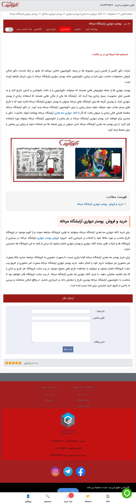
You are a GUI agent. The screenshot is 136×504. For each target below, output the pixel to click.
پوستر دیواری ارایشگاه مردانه (23, 14)
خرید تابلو (83, 394)
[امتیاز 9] (19, 362)
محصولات (111, 14)
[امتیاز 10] (21, 362)
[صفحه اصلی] (10, 6)
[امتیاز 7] (16, 362)
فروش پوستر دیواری (48, 238)
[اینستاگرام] (55, 471)
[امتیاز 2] (7, 362)
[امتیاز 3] (9, 362)
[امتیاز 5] (12, 362)
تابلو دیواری (83, 406)
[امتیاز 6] (14, 362)
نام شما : (100, 311)
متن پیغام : (98, 342)
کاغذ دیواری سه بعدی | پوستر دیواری (84, 14)
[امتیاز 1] (6, 362)
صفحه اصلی (127, 14)
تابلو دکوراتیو (83, 400)
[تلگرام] (68, 471)
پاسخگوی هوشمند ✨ (68, 492)
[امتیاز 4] (11, 362)
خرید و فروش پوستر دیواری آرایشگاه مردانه (100, 204)
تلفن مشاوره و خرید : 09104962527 (117, 5)
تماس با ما (49, 394)
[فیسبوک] (80, 471)
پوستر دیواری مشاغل (52, 14)
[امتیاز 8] (17, 362)
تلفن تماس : (98, 318)
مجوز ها (49, 400)
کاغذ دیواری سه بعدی (66, 113)
